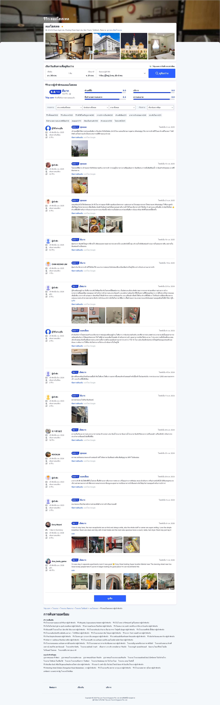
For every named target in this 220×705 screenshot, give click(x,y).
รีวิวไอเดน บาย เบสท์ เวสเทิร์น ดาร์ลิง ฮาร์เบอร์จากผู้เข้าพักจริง (136, 626)
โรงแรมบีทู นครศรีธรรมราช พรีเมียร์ (140, 643)
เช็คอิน (49, 72)
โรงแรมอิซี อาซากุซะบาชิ (67, 650)
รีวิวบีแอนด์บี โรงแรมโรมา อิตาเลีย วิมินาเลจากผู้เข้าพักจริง (64, 630)
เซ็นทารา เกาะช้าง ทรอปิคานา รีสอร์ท (112, 647)
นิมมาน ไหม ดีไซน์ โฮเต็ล (157, 647)
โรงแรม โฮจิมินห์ (81, 608)
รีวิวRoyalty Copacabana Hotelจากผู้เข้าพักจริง (94, 623)
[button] (201, 4)
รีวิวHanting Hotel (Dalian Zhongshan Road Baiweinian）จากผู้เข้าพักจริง (70, 668)
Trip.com (47, 608)
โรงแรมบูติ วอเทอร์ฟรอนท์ (137, 647)
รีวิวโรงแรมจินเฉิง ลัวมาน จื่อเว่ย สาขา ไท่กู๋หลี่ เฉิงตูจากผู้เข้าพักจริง (111, 630)
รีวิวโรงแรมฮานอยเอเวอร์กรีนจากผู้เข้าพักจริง (60, 623)
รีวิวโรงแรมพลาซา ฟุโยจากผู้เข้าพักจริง (147, 668)
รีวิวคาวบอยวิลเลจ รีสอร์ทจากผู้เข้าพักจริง (97, 626)
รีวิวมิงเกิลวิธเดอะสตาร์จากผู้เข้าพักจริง (161, 636)
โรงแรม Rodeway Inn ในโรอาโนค (103, 661)
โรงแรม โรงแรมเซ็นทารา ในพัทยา (77, 661)
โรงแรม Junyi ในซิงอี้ (126, 661)
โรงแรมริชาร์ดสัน (72, 647)
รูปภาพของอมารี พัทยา (51, 657)
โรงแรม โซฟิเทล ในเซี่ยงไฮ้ (53, 661)
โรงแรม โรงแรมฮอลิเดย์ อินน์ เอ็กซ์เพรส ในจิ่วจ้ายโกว (147, 657)
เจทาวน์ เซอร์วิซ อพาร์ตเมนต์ (54, 647)
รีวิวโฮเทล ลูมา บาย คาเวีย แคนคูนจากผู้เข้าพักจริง (90, 636)
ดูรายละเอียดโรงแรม (114, 30)
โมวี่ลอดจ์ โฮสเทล (50, 650)
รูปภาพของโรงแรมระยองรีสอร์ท (114, 657)
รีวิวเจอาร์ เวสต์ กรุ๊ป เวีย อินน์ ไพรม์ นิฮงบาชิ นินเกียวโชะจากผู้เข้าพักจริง (117, 664)
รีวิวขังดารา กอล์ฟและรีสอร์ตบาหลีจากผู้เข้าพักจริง (61, 640)
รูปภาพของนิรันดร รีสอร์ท (92, 657)
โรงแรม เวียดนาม (66, 608)
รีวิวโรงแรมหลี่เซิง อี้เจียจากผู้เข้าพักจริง (150, 630)
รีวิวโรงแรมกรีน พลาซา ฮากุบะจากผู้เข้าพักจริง (114, 668)
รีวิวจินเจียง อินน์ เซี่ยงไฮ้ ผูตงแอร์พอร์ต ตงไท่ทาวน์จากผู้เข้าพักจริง (67, 664)
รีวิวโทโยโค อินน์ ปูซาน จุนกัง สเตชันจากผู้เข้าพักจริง (62, 626)
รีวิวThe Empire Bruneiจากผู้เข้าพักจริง (57, 636)
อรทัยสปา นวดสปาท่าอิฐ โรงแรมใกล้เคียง (58, 671)
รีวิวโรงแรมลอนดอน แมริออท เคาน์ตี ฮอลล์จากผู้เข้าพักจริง (64, 643)
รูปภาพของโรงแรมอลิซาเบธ (71, 657)
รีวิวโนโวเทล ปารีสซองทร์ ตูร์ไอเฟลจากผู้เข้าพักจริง (131, 623)
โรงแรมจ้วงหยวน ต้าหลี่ (163, 643)
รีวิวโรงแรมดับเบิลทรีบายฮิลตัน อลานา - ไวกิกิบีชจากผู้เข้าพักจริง (66, 633)
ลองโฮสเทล (94, 608)
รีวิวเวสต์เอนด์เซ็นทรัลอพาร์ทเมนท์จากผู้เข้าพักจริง (127, 636)
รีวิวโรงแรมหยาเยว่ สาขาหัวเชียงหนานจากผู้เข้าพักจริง (106, 643)
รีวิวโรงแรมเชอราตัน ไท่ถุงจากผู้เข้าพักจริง (106, 633)
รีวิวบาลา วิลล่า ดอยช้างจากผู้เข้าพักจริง (137, 633)
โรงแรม (55, 608)
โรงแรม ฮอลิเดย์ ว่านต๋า (89, 647)
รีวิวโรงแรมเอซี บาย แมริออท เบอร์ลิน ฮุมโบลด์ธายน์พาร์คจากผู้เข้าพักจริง (107, 640)
